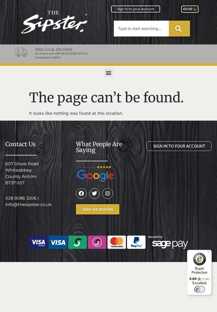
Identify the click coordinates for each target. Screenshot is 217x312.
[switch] (199, 289)
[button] (108, 72)
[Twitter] (94, 193)
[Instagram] (107, 193)
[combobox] (141, 28)
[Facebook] (81, 193)
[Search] (179, 28)
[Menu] (208, 253)
